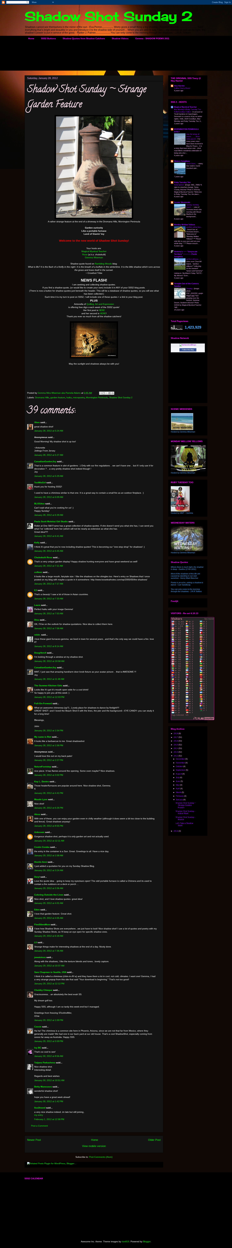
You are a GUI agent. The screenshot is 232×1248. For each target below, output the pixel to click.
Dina (36, 620)
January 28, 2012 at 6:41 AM (48, 536)
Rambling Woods (103, 263)
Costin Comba (42, 847)
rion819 (125, 1241)
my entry (38, 1115)
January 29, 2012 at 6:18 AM (48, 936)
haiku (69, 397)
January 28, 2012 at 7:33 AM (48, 598)
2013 (176, 752)
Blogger (147, 1241)
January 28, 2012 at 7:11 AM (48, 566)
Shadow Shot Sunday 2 (109, 16)
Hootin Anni (40, 862)
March (179, 792)
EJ (35, 590)
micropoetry (79, 397)
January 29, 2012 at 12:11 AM (49, 840)
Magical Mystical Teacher (94, 251)
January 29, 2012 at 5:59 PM (48, 1041)
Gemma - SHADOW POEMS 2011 (152, 38)
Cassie (38, 1026)
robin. (37, 634)
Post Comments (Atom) (101, 1157)
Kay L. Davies (41, 781)
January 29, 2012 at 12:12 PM (49, 983)
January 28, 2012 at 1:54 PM (48, 730)
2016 (176, 741)
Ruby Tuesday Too (182, 182)
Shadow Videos (120, 38)
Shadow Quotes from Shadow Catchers (84, 38)
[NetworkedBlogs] (187, 345)
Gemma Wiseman (94, 257)
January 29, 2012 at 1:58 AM (48, 855)
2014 (176, 748)
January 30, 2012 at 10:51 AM (49, 1080)
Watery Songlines (182, 161)
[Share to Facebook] (109, 393)
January (179, 800)
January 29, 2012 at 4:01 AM (48, 903)
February (180, 796)
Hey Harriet (179, 86)
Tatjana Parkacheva (44, 1062)
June (178, 781)
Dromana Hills (42, 397)
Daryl (37, 877)
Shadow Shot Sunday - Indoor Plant (185, 812)
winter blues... (191, 164)
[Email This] (100, 393)
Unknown (39, 832)
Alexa (37, 814)
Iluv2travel (39, 1107)
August (179, 774)
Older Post (154, 1139)
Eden (37, 909)
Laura (37, 605)
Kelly (37, 542)
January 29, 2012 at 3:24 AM (48, 870)
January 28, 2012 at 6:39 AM (48, 515)
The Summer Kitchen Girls (48, 685)
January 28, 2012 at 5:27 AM (48, 455)
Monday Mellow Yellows (184, 225)
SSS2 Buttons (48, 38)
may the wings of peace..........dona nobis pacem (192, 136)
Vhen (37, 422)
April (178, 789)
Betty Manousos (43, 1086)
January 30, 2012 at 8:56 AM (48, 1056)
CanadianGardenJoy (45, 461)
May (178, 785)
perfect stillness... (193, 259)
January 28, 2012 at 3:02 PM (48, 775)
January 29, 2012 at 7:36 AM (48, 950)
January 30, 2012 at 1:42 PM (48, 1101)
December (180, 759)
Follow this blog (188, 350)
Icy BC (37, 1047)
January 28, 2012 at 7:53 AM (48, 613)
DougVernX (40, 652)
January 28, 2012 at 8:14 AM (48, 646)
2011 (176, 831)
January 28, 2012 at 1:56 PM (48, 745)
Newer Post (34, 1139)
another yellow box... (194, 227)
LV (35, 942)
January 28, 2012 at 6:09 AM (48, 497)
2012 (176, 756)
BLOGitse (39, 503)
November (180, 763)
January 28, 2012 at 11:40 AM (49, 679)
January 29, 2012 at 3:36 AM (48, 888)
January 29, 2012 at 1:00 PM (48, 1020)
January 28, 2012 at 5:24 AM (48, 430)
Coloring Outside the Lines (48, 894)
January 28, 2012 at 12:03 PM (49, 697)
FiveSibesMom (42, 924)
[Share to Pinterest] (112, 393)
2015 (176, 745)
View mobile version (94, 1146)
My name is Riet (42, 737)
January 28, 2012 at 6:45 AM (48, 551)
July (178, 777)
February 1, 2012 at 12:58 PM (49, 1119)
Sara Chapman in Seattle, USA (50, 972)
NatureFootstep (42, 766)
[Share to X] (106, 393)
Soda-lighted (179, 185)
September (181, 770)
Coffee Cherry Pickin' (182, 88)
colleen (38, 572)
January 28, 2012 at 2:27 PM (48, 760)
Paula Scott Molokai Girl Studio (51, 521)
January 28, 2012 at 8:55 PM (48, 826)
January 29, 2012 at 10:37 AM (49, 965)
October (179, 766)
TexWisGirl (40, 482)
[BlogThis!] (103, 393)
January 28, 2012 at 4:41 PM (48, 793)
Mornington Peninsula (97, 397)
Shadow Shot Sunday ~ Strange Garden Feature (185, 805)
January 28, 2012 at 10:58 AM (49, 661)
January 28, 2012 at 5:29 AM (48, 476)
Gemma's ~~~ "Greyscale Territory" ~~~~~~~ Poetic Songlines (185, 254)
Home (31, 38)
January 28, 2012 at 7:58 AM (48, 628)
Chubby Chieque (43, 990)
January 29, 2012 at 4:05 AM (48, 918)
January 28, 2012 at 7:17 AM (48, 583)
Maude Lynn (41, 799)
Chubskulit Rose (43, 557)
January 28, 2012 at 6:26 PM (48, 808)
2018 (176, 733)
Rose (84, 254)
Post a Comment (39, 1125)
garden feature (57, 397)
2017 (176, 737)
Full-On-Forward (43, 703)
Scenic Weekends (182, 202)
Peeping (189, 288)
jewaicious (40, 957)
